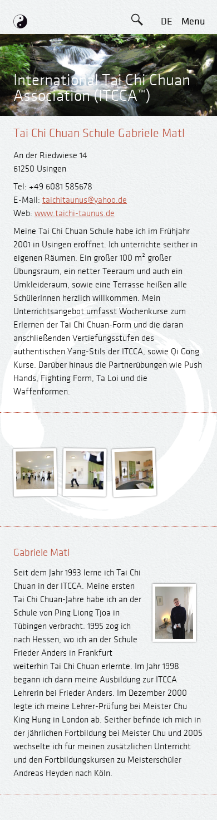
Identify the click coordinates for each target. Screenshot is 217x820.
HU (166, 197)
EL (166, 71)
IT (166, 146)
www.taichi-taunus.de (74, 213)
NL (166, 172)
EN (166, 46)
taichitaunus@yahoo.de (84, 200)
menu (193, 21)
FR (166, 96)
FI (166, 121)
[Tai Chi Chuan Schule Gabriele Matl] (35, 486)
